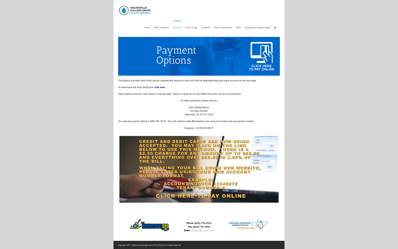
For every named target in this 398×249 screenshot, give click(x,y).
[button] (275, 27)
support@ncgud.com (202, 230)
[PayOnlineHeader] (199, 38)
